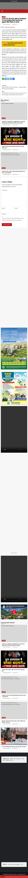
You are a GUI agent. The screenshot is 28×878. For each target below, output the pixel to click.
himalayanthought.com (7, 24)
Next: (14, 93)
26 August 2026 (15, 748)
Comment (5, 190)
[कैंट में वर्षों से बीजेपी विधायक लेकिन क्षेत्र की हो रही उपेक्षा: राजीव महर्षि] (14, 736)
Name (4, 208)
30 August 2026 (15, 149)
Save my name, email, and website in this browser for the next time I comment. (12, 219)
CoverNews (20, 874)
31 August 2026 (15, 124)
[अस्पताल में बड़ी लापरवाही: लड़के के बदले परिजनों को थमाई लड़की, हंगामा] (14, 136)
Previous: (14, 87)
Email (16, 208)
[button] (2, 11)
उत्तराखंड (3, 16)
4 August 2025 (14, 24)
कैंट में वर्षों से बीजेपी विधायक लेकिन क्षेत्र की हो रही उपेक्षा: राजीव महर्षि (14, 746)
